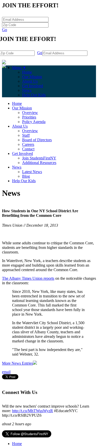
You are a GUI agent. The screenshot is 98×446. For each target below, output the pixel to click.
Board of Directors (37, 140)
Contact (28, 149)
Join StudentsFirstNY (39, 158)
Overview (30, 112)
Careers (28, 144)
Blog (26, 176)
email (6, 372)
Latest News (32, 172)
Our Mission (32, 77)
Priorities (29, 117)
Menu (19, 67)
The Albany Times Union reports (28, 278)
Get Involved (32, 86)
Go (4, 30)
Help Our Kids (34, 95)
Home (27, 72)
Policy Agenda (33, 122)
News (26, 90)
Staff (26, 135)
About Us (30, 81)
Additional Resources (39, 162)
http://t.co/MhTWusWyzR (32, 411)
